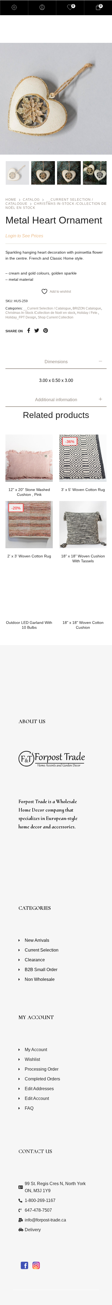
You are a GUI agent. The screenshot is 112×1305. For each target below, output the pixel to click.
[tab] (56, 362)
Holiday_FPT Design (20, 317)
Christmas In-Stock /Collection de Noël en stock (40, 313)
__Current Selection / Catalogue (47, 308)
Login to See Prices (24, 235)
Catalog (31, 200)
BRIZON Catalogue (87, 308)
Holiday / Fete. (87, 313)
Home (10, 200)
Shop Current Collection (55, 317)
